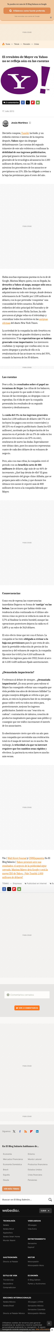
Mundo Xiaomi (9, 1240)
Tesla (8, 44)
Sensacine (32, 1243)
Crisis (36, 44)
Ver (28, 1008)
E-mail (38, 102)
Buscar (50, 1199)
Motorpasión (33, 1261)
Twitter (28, 102)
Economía (7, 1154)
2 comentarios (12, 102)
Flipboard (33, 102)
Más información (43, 1329)
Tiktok (16, 44)
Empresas (17, 883)
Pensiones (32, 1180)
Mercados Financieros (13, 1159)
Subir (43, 1211)
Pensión (26, 44)
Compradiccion (9, 1287)
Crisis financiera (35, 1175)
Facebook (23, 102)
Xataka (6, 1225)
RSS (25, 1131)
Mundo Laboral (34, 1159)
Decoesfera (8, 1283)
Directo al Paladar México (14, 1313)
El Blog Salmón (34, 1280)
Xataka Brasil (8, 1306)
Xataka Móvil (8, 1229)
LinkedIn (37, 1131)
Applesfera (7, 1233)
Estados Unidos (35, 1169)
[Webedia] (10, 1212)
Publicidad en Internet (37, 883)
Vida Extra (32, 1229)
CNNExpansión (36, 858)
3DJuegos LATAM (35, 1302)
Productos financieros (37, 1164)
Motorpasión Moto (36, 1265)
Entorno (31, 1154)
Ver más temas (11, 1189)
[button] (20, 122)
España (6, 1175)
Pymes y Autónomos (37, 1283)
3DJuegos (32, 1225)
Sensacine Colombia (36, 1309)
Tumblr (25, 133)
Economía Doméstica (12, 1164)
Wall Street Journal (17, 858)
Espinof (31, 1247)
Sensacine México (35, 1306)
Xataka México (9, 1302)
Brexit (5, 1169)
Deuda (6, 1180)
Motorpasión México (37, 1313)
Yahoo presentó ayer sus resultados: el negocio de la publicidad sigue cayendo (24, 866)
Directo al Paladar (10, 1261)
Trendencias (8, 1280)
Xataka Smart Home (11, 1236)
